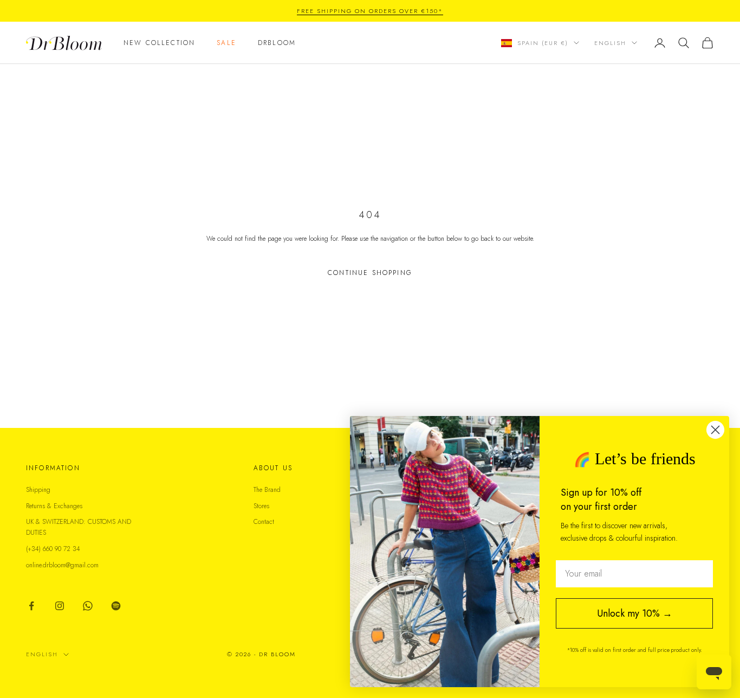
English (610, 43)
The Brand (267, 490)
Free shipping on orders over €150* (370, 11)
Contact (264, 522)
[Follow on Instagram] (59, 605)
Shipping (38, 490)
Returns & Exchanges (54, 506)
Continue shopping (370, 273)
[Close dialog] (715, 429)
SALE (226, 43)
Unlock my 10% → (634, 613)
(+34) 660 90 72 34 (53, 549)
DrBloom (277, 43)
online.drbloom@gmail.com (62, 565)
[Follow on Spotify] (116, 605)
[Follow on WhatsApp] (87, 605)
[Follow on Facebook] (31, 605)
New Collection (159, 43)
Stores (261, 506)
